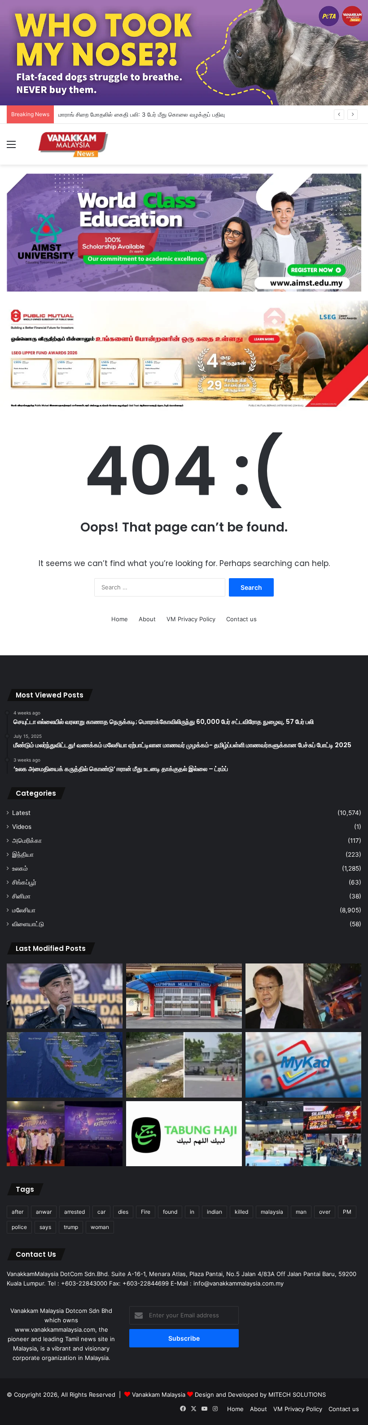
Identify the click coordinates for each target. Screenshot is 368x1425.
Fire (145, 1211)
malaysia (272, 1211)
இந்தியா (23, 854)
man (301, 1211)
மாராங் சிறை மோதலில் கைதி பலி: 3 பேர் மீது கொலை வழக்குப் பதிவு (141, 114)
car (101, 1211)
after (17, 1211)
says (45, 1227)
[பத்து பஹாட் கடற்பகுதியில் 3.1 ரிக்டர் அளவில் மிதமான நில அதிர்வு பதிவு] (65, 1065)
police (19, 1227)
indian (214, 1211)
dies (123, 1211)
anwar (44, 1211)
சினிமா (21, 896)
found (170, 1211)
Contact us (241, 619)
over (324, 1211)
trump (71, 1227)
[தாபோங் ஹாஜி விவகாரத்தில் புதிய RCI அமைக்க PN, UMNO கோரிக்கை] (184, 1134)
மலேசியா (23, 910)
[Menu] (11, 147)
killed (241, 1211)
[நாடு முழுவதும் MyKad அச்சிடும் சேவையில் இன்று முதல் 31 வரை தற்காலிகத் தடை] (303, 1065)
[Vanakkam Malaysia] (74, 144)
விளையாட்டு (28, 924)
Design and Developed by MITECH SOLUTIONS (260, 1394)
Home (119, 619)
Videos (21, 826)
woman (100, 1227)
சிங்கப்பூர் (24, 882)
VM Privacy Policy (190, 619)
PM (347, 1211)
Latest (21, 812)
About (147, 619)
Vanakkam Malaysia (159, 1394)
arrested (74, 1211)
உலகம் (20, 868)
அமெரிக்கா (27, 840)
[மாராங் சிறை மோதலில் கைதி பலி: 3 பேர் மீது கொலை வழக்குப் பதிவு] (184, 996)
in (192, 1211)
